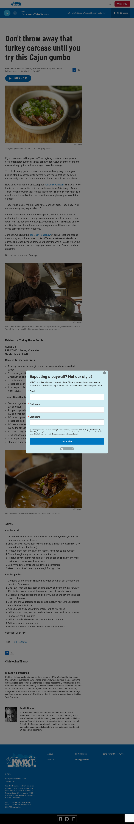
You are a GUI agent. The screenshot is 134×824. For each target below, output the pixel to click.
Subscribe (67, 441)
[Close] (105, 372)
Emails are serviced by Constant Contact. (65, 434)
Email (32, 391)
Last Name (35, 417)
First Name (35, 404)
